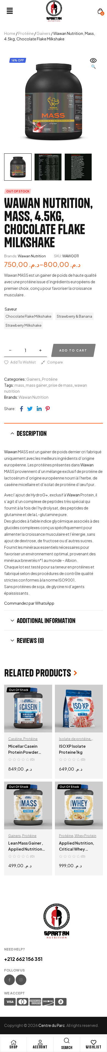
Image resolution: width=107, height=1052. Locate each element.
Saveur (11, 308)
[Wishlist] (93, 1042)
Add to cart (73, 350)
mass (19, 385)
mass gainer (36, 385)
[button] (25, 11)
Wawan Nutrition (32, 256)
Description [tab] (32, 433)
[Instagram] (21, 979)
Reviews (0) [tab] (30, 640)
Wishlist (93, 1047)
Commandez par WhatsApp (29, 603)
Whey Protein (85, 836)
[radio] (28, 316)
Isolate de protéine (75, 739)
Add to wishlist (23, 362)
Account (40, 1047)
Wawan (10, 451)
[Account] (40, 1042)
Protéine (26, 33)
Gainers (43, 33)
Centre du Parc (51, 1025)
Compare (55, 362)
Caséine (15, 739)
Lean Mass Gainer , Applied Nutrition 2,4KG (25, 849)
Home (9, 33)
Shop (13, 1047)
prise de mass (61, 385)
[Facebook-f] (9, 979)
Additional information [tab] (46, 620)
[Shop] (13, 1042)
